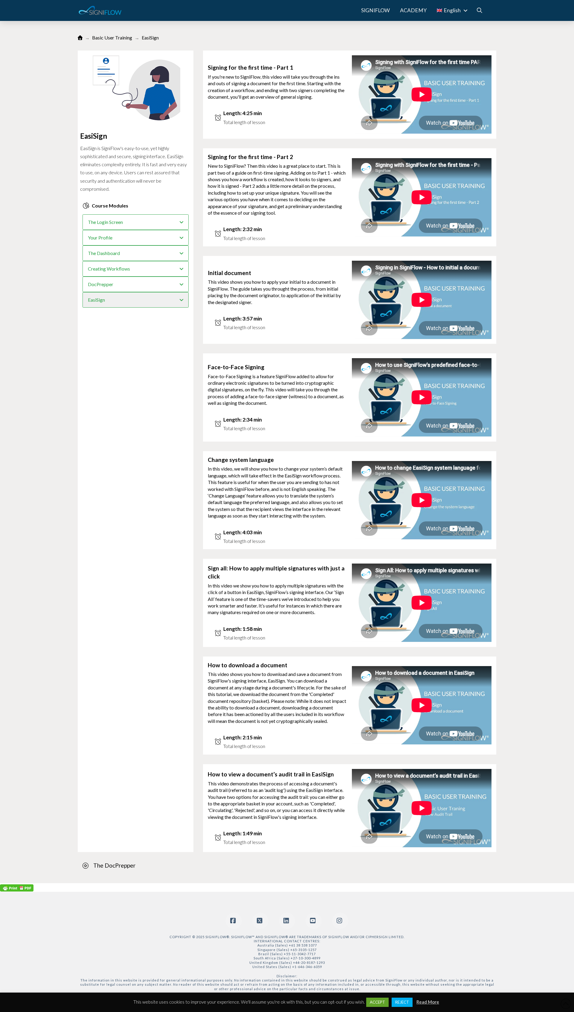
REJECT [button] (402, 1002)
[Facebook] (234, 921)
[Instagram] (340, 921)
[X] (260, 921)
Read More (427, 1002)
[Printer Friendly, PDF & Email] (16, 887)
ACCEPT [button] (377, 1002)
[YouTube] (314, 921)
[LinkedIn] (287, 921)
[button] (479, 10)
